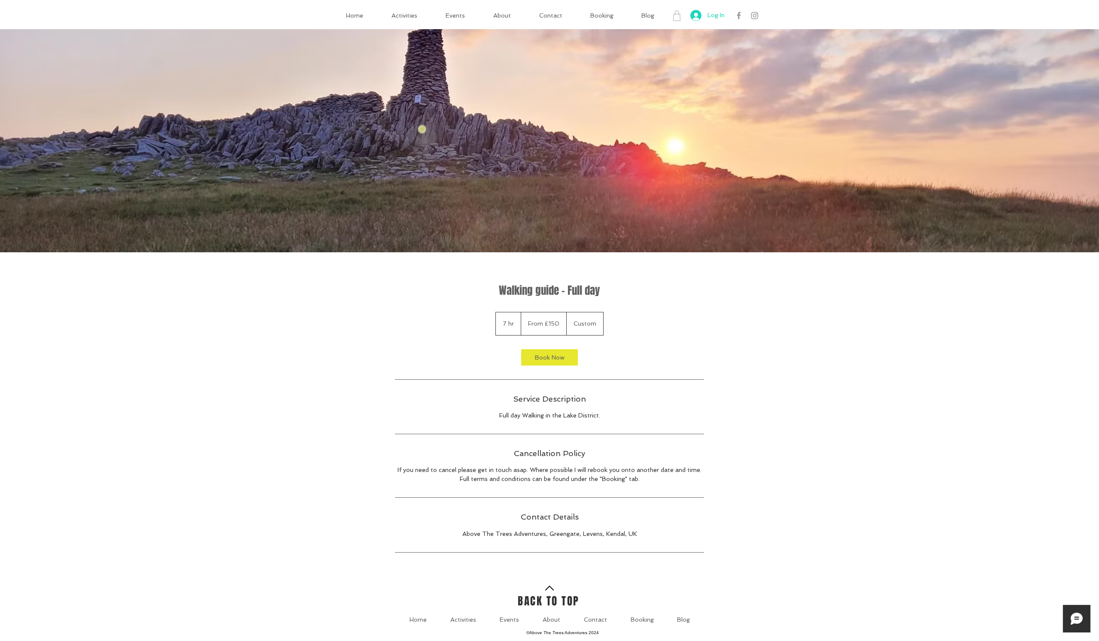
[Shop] (676, 15)
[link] (549, 357)
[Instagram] (754, 15)
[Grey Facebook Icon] (739, 15)
